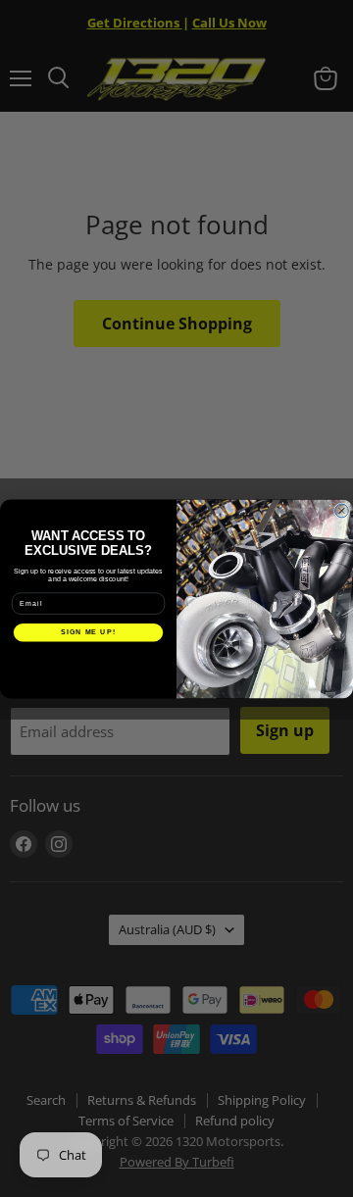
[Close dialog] (342, 511)
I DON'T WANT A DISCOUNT (88, 659)
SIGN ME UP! (88, 632)
